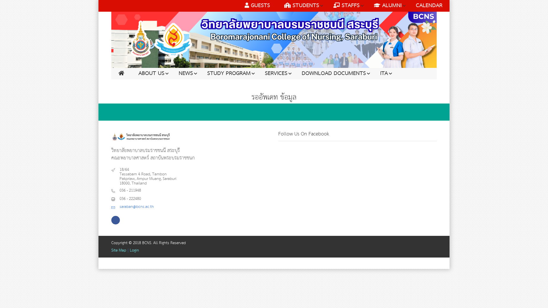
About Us (151, 73)
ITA (384, 73)
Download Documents (334, 73)
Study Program (229, 73)
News (186, 73)
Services (276, 73)
